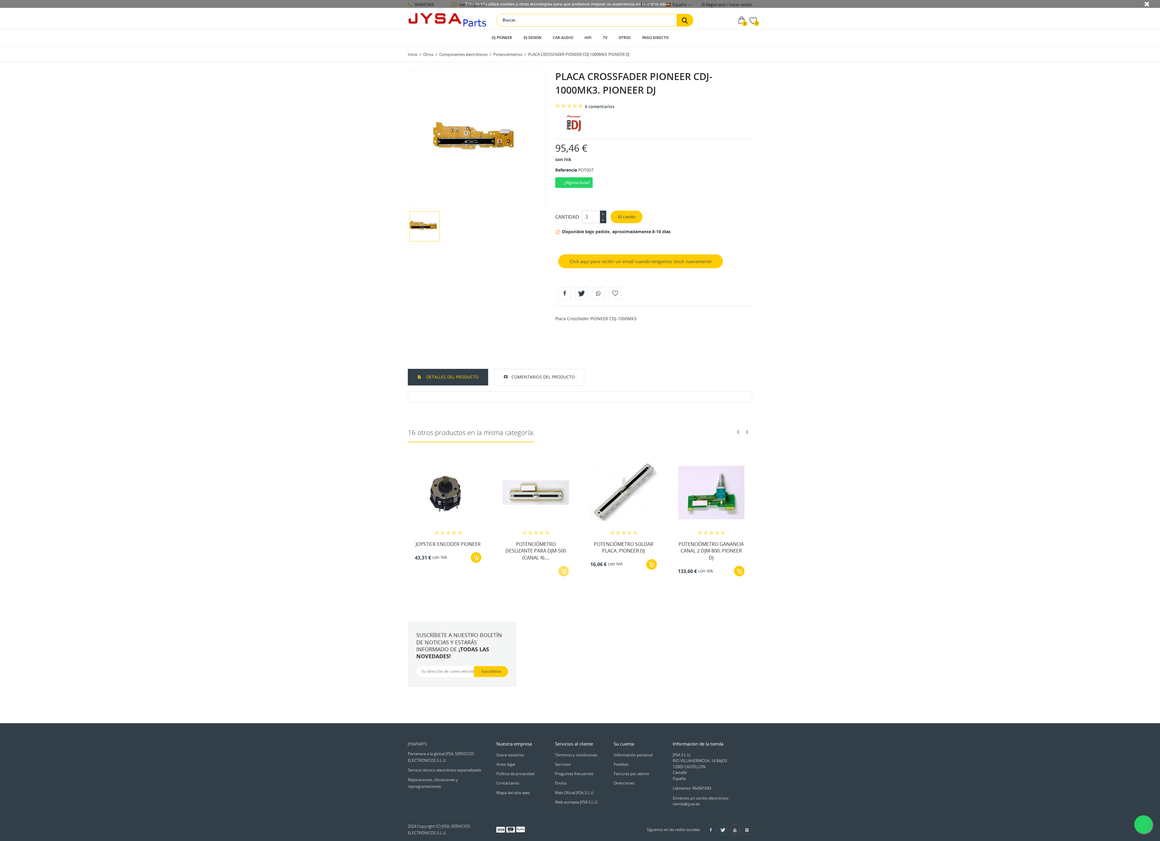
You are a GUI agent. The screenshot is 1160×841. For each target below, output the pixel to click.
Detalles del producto (452, 377)
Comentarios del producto (543, 377)
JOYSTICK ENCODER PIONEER (448, 544)
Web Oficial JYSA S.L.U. (574, 792)
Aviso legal (505, 764)
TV (605, 37)
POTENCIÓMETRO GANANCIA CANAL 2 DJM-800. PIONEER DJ (711, 551)
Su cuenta (624, 744)
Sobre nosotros (510, 755)
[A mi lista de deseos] (615, 293)
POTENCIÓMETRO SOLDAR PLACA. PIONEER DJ (623, 547)
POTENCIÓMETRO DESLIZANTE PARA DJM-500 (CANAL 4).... (535, 551)
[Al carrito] (476, 557)
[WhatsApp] (598, 293)
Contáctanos (507, 783)
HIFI (588, 37)
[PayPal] (520, 829)
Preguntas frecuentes (574, 773)
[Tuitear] (581, 293)
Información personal (633, 755)
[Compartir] (564, 293)
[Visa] (500, 829)
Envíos (561, 783)
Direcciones (624, 783)
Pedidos (621, 764)
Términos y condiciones (576, 755)
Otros (625, 37)
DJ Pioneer (502, 37)
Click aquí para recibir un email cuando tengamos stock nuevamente (640, 261)
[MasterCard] (510, 829)
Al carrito (626, 216)
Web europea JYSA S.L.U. (576, 802)
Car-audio (563, 37)
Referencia (566, 170)
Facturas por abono (631, 773)
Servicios (563, 764)
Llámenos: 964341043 (692, 788)
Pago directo (655, 37)
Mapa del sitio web (513, 792)
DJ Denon (532, 37)
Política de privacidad (515, 773)
